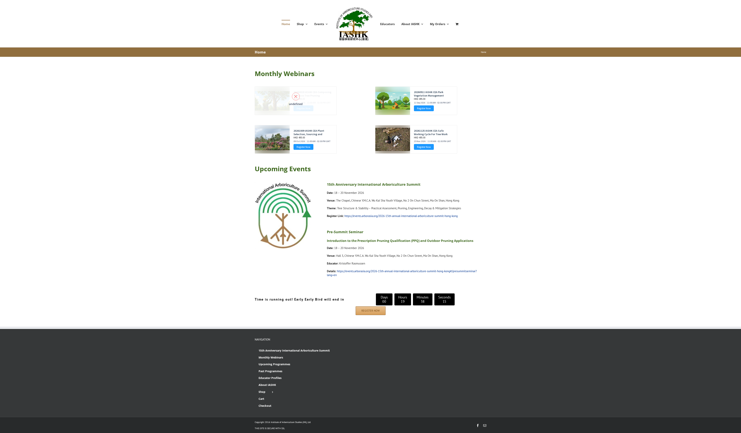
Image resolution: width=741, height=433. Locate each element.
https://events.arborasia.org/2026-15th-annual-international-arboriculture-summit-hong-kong (401, 216)
